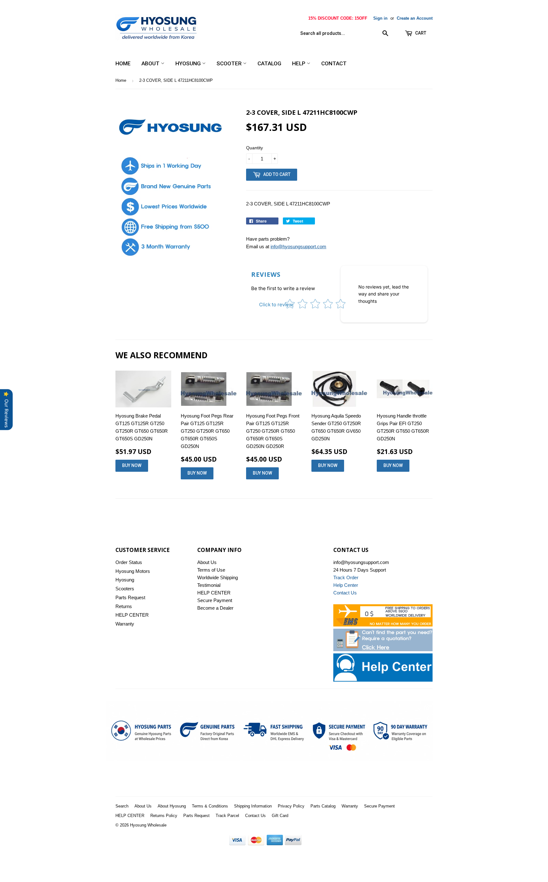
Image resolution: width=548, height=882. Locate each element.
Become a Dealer (215, 608)
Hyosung (188, 63)
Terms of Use (211, 570)
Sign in (380, 18)
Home (123, 63)
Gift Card (280, 815)
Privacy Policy (291, 806)
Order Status (128, 562)
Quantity (254, 147)
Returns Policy (163, 815)
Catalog (269, 63)
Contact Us (255, 815)
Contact (334, 63)
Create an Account (415, 18)
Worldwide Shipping (217, 577)
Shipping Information (253, 806)
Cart (420, 33)
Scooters (124, 588)
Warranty (124, 623)
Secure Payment (214, 600)
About (151, 63)
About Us (207, 562)
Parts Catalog (323, 806)
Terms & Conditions (210, 806)
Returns (123, 606)
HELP (299, 63)
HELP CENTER (132, 615)
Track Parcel (227, 815)
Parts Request (130, 597)
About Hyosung (172, 806)
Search (121, 806)
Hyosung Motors (132, 571)
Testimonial (208, 585)
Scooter (230, 63)
